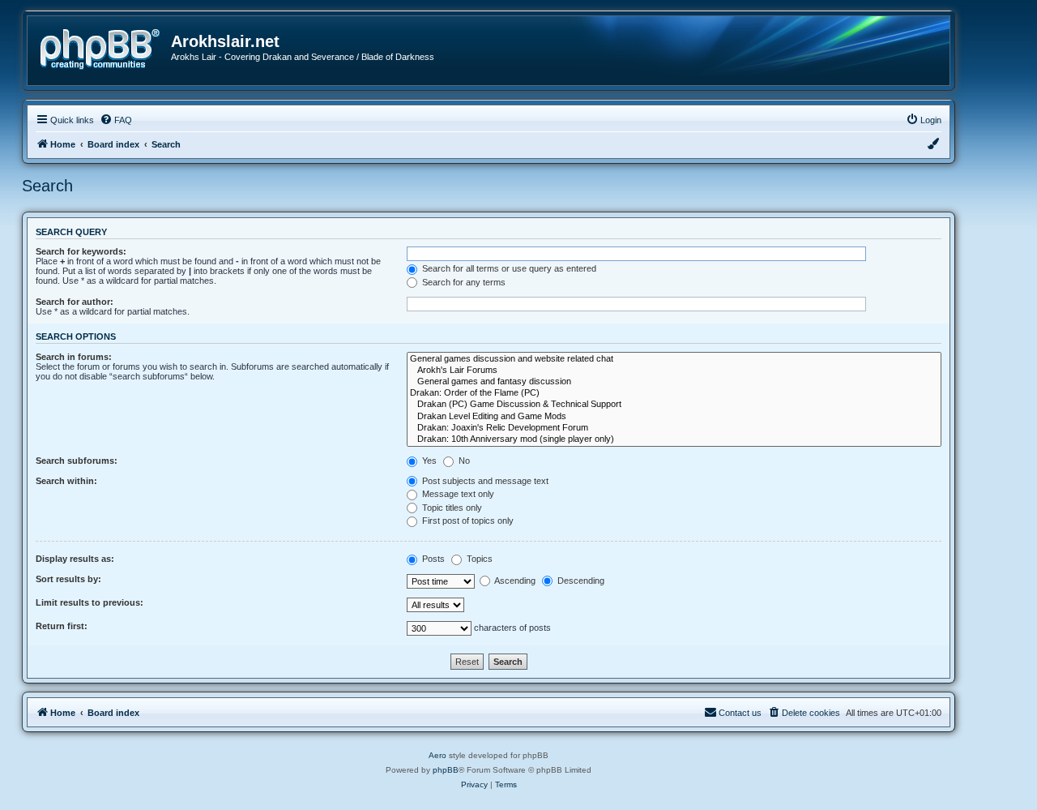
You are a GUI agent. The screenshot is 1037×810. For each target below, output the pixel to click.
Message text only (457, 494)
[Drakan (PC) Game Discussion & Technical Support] (674, 404)
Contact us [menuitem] (740, 713)
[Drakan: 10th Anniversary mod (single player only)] (674, 439)
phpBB (446, 769)
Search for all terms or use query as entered (508, 268)
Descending (579, 580)
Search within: (66, 481)
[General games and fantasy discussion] (674, 382)
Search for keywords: (81, 251)
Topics (478, 559)
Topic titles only (451, 507)
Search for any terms (463, 282)
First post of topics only (467, 520)
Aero (437, 755)
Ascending (514, 580)
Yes (428, 460)
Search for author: (74, 301)
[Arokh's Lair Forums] (674, 370)
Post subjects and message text (484, 481)
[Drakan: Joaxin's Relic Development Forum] (674, 428)
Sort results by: (68, 579)
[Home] (105, 47)
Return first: (61, 626)
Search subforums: (76, 460)
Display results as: (75, 559)
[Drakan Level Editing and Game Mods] (674, 416)
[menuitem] (116, 120)
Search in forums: (74, 357)
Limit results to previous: (89, 602)
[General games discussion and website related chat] (674, 359)
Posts (432, 559)
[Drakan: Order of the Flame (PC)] (674, 393)
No (463, 460)
